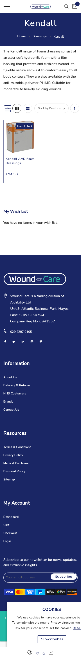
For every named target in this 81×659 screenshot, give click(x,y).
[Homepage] (43, 653)
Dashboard (11, 517)
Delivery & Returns (16, 385)
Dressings (40, 36)
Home (22, 36)
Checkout (10, 533)
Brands (8, 401)
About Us (10, 377)
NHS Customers (14, 393)
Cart (6, 525)
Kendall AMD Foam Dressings (20, 161)
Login (7, 541)
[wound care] (40, 6)
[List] (28, 108)
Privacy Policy (13, 455)
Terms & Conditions (17, 447)
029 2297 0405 (21, 332)
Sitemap (9, 479)
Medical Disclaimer (16, 463)
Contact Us (11, 410)
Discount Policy (14, 471)
